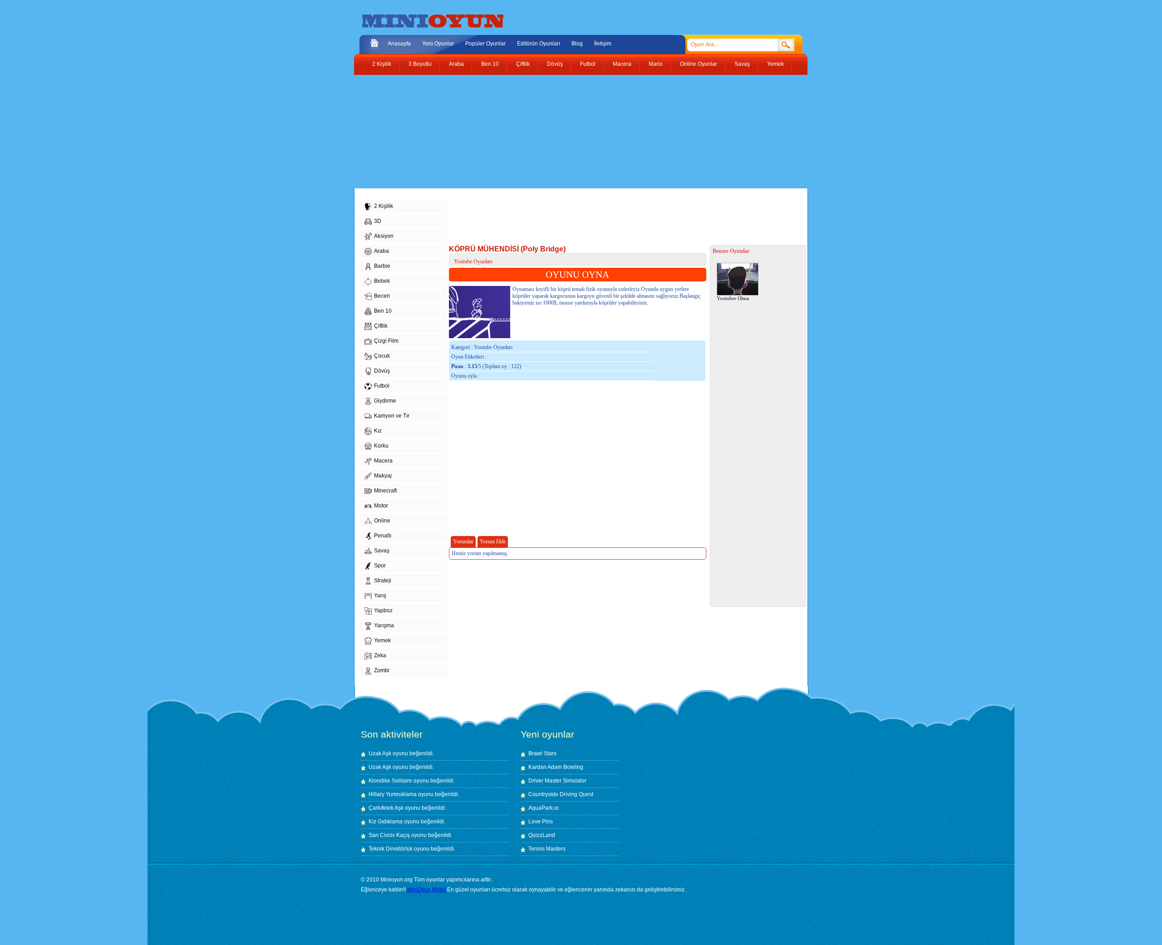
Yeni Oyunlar (438, 43)
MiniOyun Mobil (426, 889)
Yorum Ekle (493, 541)
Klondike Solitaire (390, 781)
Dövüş (555, 64)
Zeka (380, 655)
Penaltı (382, 535)
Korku (381, 446)
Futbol (588, 64)
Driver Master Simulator (557, 781)
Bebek (382, 281)
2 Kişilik (381, 64)
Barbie (382, 266)
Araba (456, 64)
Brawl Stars (542, 753)
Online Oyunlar (698, 64)
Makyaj (383, 475)
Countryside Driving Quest (560, 794)
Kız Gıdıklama (386, 821)
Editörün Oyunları (538, 43)
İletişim (602, 43)
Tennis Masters (547, 849)
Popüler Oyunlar (485, 43)
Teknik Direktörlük (391, 849)
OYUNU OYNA (577, 274)
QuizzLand (541, 835)
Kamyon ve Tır (391, 416)
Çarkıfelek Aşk (386, 808)
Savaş (742, 64)
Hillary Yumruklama (393, 794)
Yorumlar (463, 541)
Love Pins (540, 821)
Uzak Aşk (380, 753)
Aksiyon (384, 236)
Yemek (775, 64)
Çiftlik (523, 64)
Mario (656, 64)
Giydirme (385, 401)
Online (382, 520)
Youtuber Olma (733, 298)
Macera (622, 64)
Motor (381, 505)
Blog (577, 43)
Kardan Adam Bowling (555, 767)
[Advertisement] (574, 131)
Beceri (382, 296)
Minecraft (385, 490)
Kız (378, 431)
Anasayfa (399, 43)
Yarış (380, 595)
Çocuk (382, 356)
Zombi (381, 670)
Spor (380, 565)
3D (377, 221)
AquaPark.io (543, 808)
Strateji (382, 580)
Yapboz (383, 610)
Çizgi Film (386, 341)
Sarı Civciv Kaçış (389, 835)
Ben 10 (490, 64)
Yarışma (384, 625)
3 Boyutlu (420, 64)
